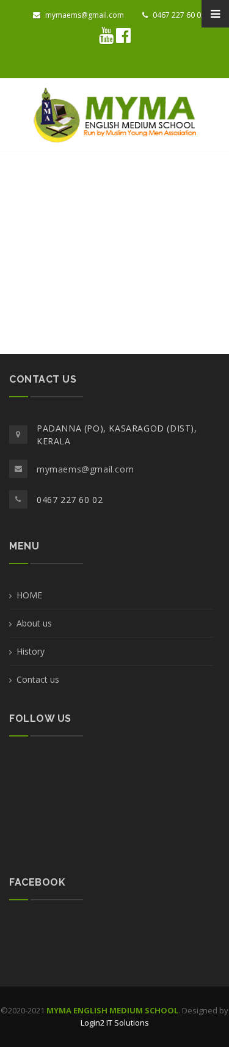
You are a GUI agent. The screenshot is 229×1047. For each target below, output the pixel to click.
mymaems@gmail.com (83, 15)
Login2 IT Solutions (115, 1022)
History (30, 651)
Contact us (37, 679)
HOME (29, 595)
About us (34, 623)
